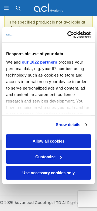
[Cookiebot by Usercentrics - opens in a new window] (68, 34)
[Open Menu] (6, 8)
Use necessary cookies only (48, 172)
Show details (68, 124)
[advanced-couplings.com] (48, 7)
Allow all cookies (48, 141)
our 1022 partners (39, 62)
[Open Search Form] (18, 8)
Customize (45, 156)
